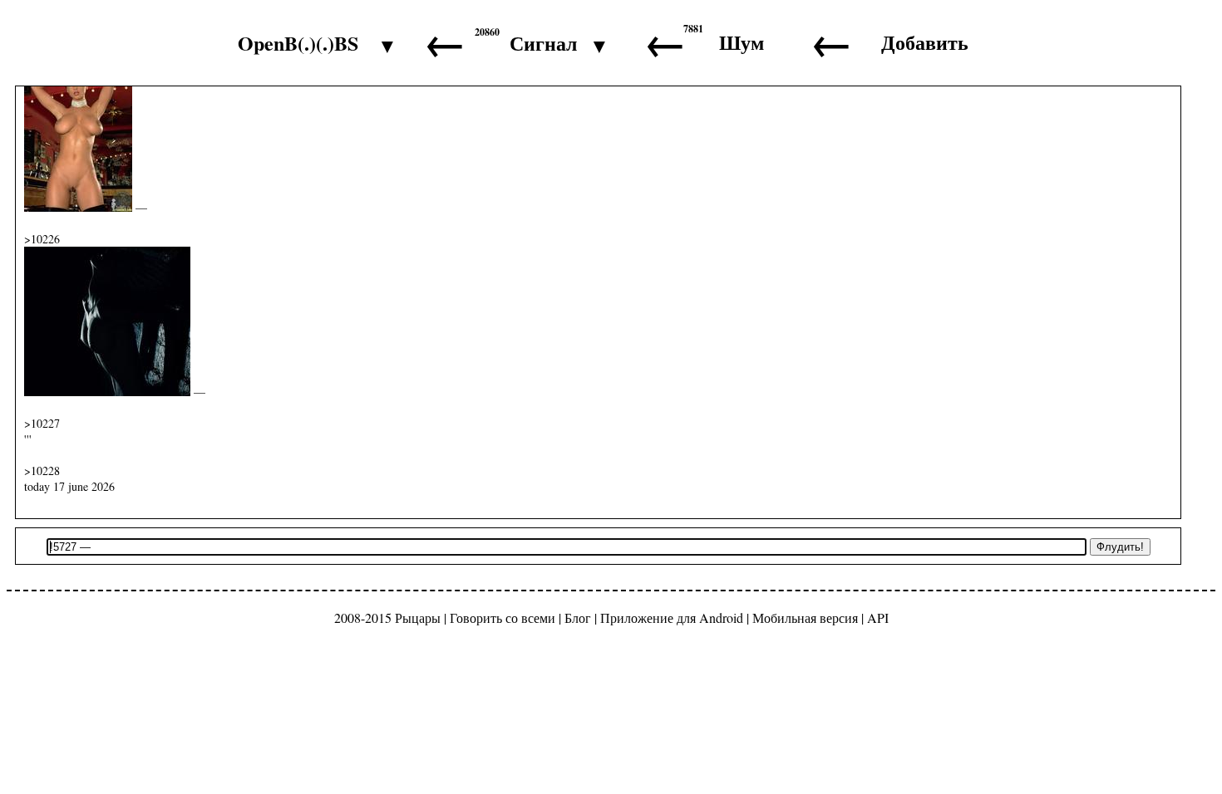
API (878, 617)
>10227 (42, 423)
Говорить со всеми (502, 617)
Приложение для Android (671, 617)
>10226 (42, 239)
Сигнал (543, 42)
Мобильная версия (805, 617)
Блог (577, 617)
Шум (741, 41)
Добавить (924, 41)
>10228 (42, 470)
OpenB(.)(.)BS (298, 42)
